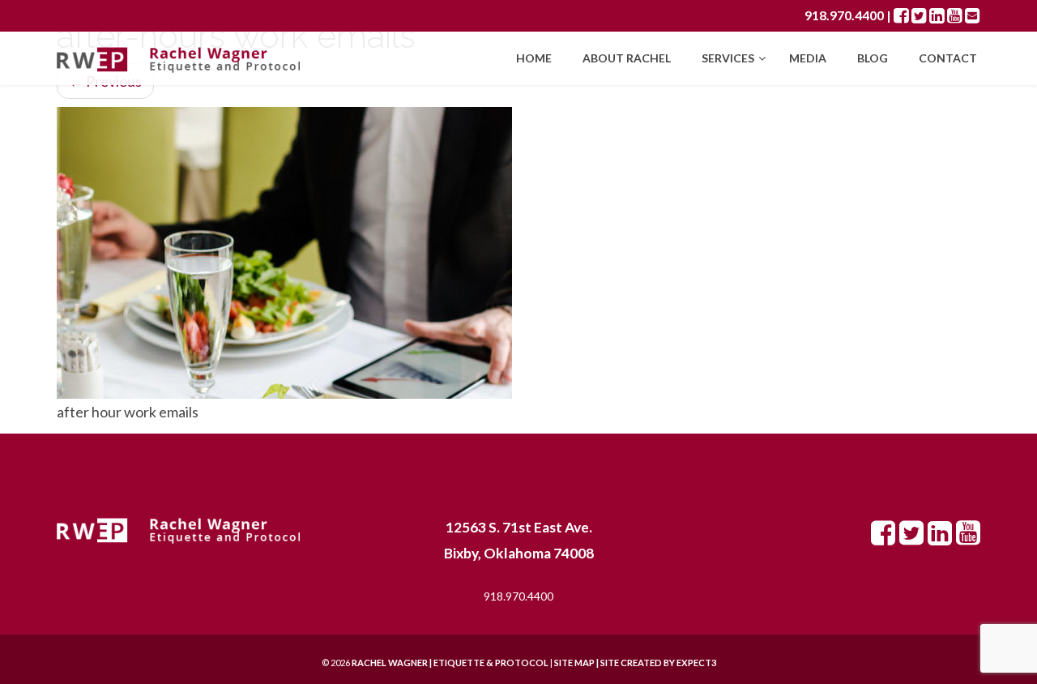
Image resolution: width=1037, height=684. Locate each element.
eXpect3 (696, 662)
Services (729, 58)
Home (534, 58)
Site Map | (615, 662)
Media (807, 58)
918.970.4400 (844, 15)
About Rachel (627, 58)
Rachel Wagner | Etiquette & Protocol (450, 662)
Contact (948, 58)
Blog (872, 58)
